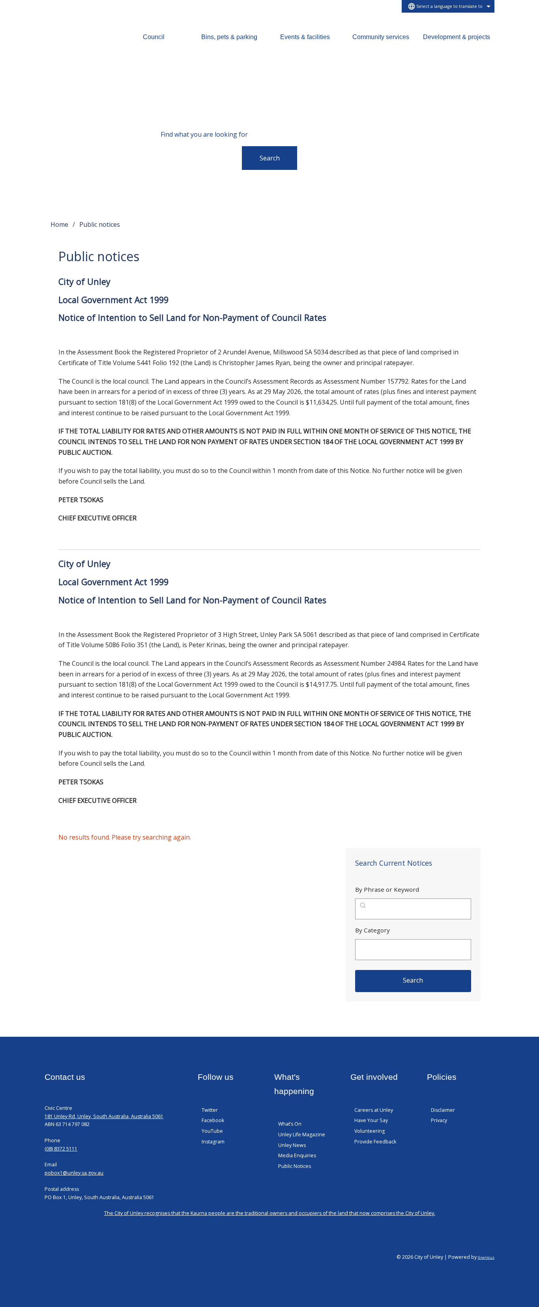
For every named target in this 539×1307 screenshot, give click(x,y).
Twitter (210, 1110)
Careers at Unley (373, 1110)
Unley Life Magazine (301, 1134)
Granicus (486, 1257)
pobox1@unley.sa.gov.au (74, 1173)
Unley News (292, 1145)
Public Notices (294, 1166)
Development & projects (456, 37)
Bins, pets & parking (229, 37)
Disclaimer (443, 1110)
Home (59, 224)
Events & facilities (305, 37)
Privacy (439, 1120)
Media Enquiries (297, 1155)
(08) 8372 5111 (61, 1148)
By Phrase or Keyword (387, 889)
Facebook (213, 1120)
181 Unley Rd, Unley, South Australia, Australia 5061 (104, 1116)
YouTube (212, 1131)
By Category (372, 930)
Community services (380, 37)
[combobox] (448, 6)
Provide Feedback (375, 1141)
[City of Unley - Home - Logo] (72, 44)
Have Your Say (371, 1120)
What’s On (289, 1124)
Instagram (213, 1141)
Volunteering (369, 1131)
